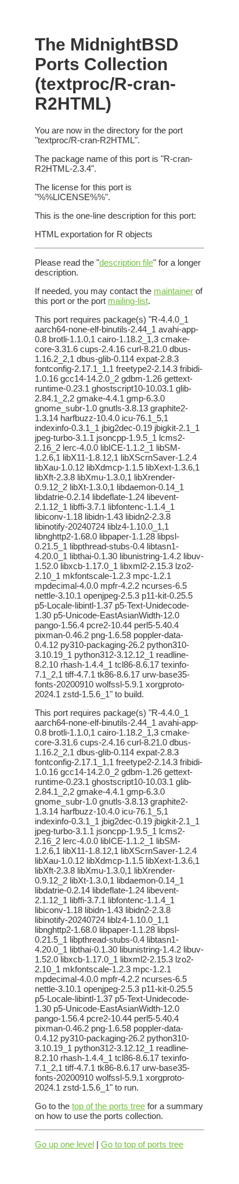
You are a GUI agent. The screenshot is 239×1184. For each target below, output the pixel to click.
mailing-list (128, 301)
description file (126, 262)
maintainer (173, 291)
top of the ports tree (108, 1106)
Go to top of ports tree (142, 1144)
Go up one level (64, 1144)
